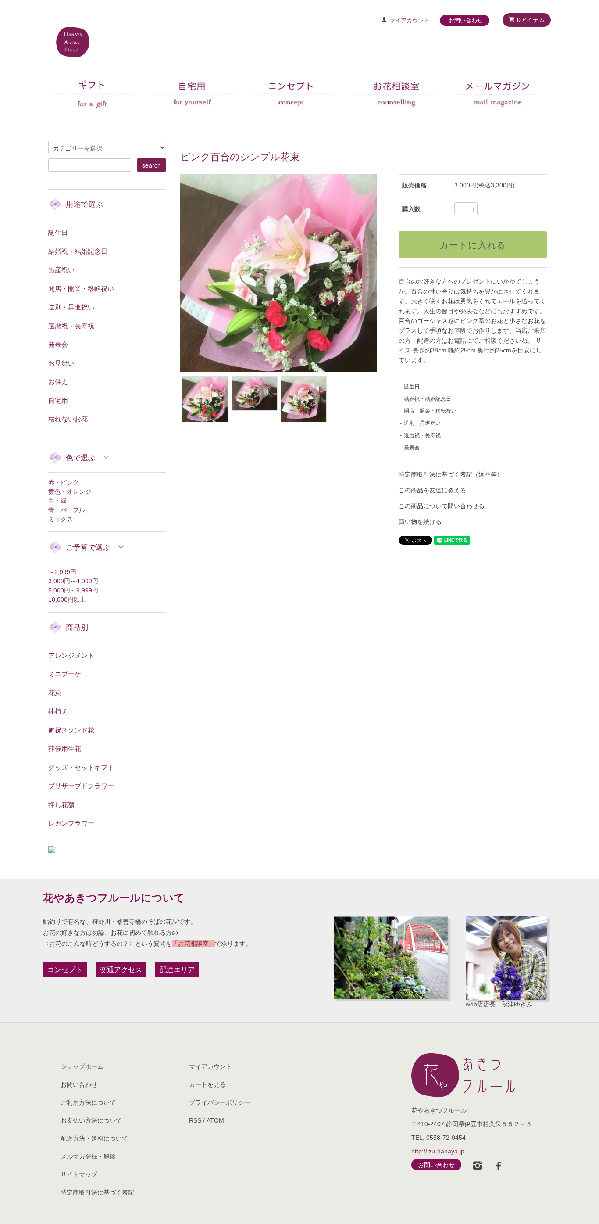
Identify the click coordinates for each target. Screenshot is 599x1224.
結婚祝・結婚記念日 (427, 399)
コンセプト (64, 969)
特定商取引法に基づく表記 (97, 1192)
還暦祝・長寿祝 (422, 435)
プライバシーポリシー (219, 1102)
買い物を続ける (420, 521)
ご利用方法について (88, 1102)
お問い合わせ (466, 20)
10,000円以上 (67, 599)
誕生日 (412, 387)
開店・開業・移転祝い (430, 411)
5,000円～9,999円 (73, 590)
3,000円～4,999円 (73, 581)
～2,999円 (62, 571)
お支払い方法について (91, 1120)
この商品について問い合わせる (442, 506)
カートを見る (207, 1084)
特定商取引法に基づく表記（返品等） (451, 474)
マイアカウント (409, 20)
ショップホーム (82, 1066)
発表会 (412, 448)
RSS (195, 1120)
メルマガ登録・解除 (88, 1156)
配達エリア (177, 969)
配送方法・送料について (94, 1138)
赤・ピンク (63, 482)
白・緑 (57, 500)
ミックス (60, 519)
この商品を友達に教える (432, 490)
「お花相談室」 (193, 943)
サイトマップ (79, 1174)
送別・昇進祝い (422, 423)
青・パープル (66, 509)
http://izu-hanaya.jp (437, 1151)
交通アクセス (121, 969)
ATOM (215, 1120)
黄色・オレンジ (69, 491)
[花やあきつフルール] (477, 1075)
